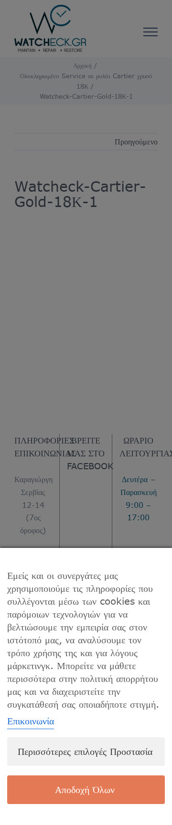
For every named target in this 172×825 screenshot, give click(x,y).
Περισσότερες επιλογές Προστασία (85, 751)
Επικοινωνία (30, 720)
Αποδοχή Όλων (85, 789)
